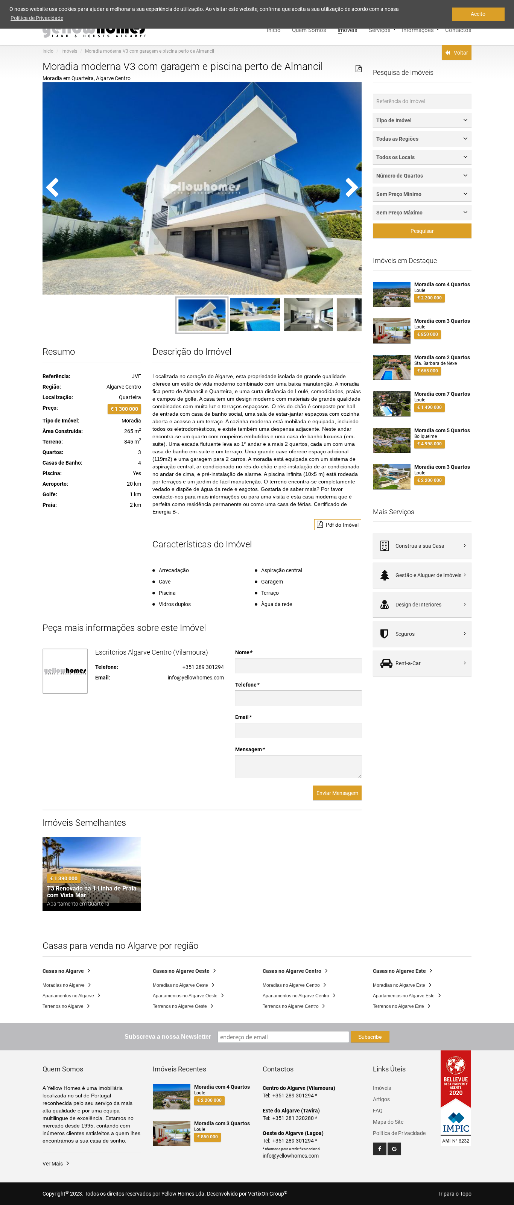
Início (274, 29)
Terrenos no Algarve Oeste (180, 1006)
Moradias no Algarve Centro (291, 985)
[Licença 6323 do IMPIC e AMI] (456, 1123)
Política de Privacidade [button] (37, 18)
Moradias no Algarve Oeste (180, 985)
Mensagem (249, 749)
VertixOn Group (267, 1194)
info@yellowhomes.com (196, 678)
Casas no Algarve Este (399, 971)
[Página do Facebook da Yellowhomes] (379, 1149)
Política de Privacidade (399, 1133)
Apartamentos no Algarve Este (404, 995)
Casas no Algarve (63, 971)
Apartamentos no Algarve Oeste (185, 995)
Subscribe (370, 1037)
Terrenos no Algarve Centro (291, 1006)
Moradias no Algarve (64, 985)
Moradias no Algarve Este (399, 985)
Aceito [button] (478, 14)
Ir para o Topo (455, 1194)
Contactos (458, 29)
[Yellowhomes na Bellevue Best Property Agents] (456, 1079)
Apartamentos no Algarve (68, 995)
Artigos (381, 1099)
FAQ (378, 1111)
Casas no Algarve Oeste (181, 971)
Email (243, 717)
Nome (243, 652)
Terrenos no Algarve (63, 1006)
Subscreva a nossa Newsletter (168, 1036)
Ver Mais (53, 1164)
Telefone (247, 685)
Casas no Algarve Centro (292, 971)
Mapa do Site (388, 1122)
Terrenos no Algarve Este (398, 1006)
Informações (418, 29)
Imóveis (347, 29)
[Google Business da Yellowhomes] (394, 1149)
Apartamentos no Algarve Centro (296, 995)
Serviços (380, 29)
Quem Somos (309, 29)
